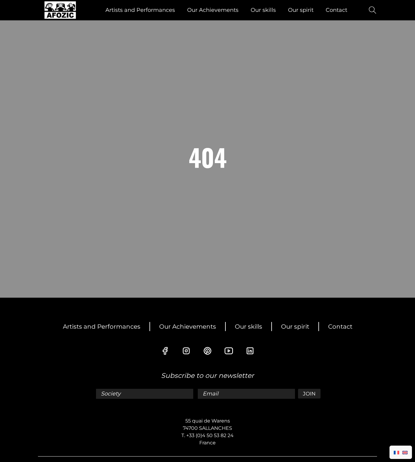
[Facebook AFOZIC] (165, 350)
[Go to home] (60, 10)
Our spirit (301, 10)
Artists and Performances (140, 10)
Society (111, 393)
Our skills (263, 10)
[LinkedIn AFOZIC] (250, 350)
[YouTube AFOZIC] (228, 350)
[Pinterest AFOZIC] (207, 350)
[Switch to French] (396, 452)
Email (211, 393)
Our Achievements (212, 10)
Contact (336, 10)
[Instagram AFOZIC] (186, 350)
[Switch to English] (405, 452)
